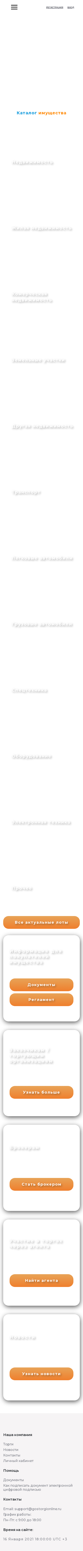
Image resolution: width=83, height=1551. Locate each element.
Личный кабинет (18, 1461)
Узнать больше (41, 1092)
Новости (11, 1450)
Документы (41, 984)
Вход (70, 7)
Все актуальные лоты (41, 922)
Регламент (41, 999)
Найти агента (41, 1280)
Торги (8, 1444)
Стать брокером (42, 1184)
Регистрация (54, 7)
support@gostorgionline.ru (37, 1509)
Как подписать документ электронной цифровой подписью (38, 1488)
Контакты (11, 1455)
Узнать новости (41, 1373)
